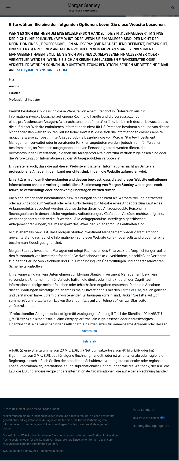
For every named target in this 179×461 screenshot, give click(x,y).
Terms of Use (131, 290)
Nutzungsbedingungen (149, 426)
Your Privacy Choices (146, 418)
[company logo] (84, 7)
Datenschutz (142, 410)
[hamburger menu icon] (8, 7)
